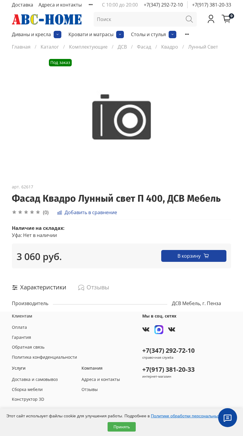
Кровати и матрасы (90, 34)
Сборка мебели (27, 389)
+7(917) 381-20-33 (211, 4)
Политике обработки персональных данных (193, 415)
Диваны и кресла (31, 34)
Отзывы (89, 389)
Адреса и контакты (60, 4)
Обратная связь (28, 347)
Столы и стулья (148, 34)
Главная (21, 47)
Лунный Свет (203, 47)
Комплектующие (88, 47)
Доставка (22, 4)
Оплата (19, 327)
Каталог (50, 47)
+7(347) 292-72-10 (163, 4)
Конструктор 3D (28, 399)
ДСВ (122, 47)
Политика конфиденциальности (44, 357)
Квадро (169, 47)
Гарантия (21, 337)
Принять (121, 426)
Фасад (144, 47)
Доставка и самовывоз (35, 379)
